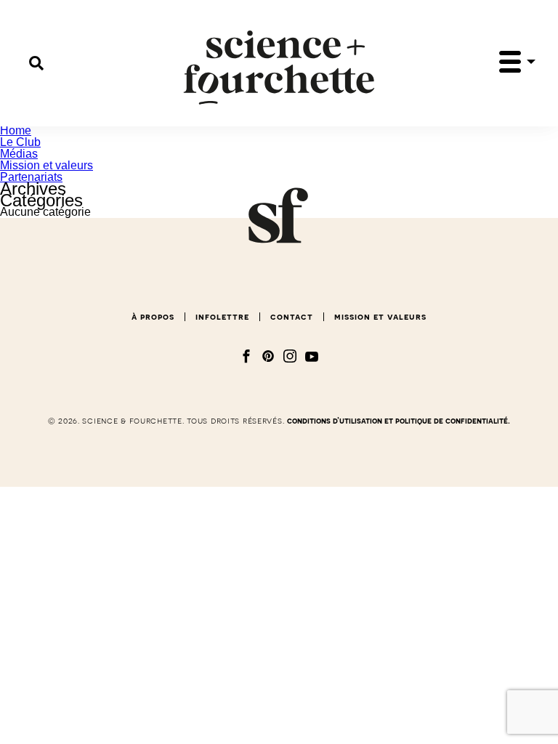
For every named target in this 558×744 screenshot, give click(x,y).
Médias (19, 153)
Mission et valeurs (46, 165)
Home (15, 130)
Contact (291, 316)
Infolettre (222, 316)
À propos (153, 316)
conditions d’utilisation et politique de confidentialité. (398, 421)
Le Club (20, 142)
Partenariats (31, 177)
